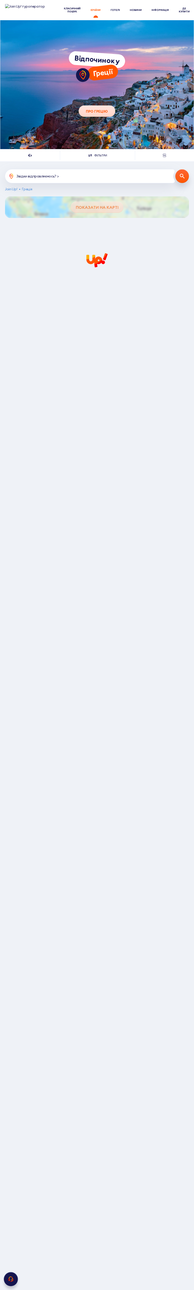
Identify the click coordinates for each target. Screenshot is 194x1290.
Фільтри (100, 155)
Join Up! (11, 189)
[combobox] (30, 155)
